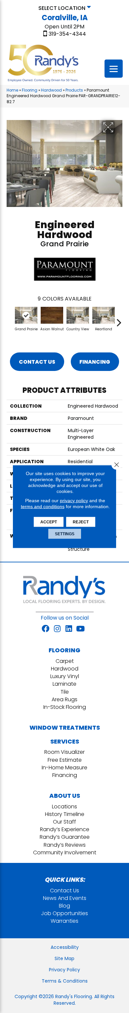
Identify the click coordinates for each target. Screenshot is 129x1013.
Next (119, 319)
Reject (81, 522)
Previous (10, 319)
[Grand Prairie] (26, 315)
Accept (48, 522)
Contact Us (37, 362)
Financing (94, 362)
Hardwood (51, 90)
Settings (64, 534)
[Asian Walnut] (52, 315)
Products (74, 90)
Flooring (29, 90)
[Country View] (78, 315)
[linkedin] (68, 629)
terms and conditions (42, 506)
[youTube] (80, 629)
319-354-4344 (67, 34)
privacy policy (74, 500)
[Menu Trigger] (114, 69)
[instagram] (57, 629)
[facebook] (45, 629)
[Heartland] (103, 315)
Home (12, 90)
